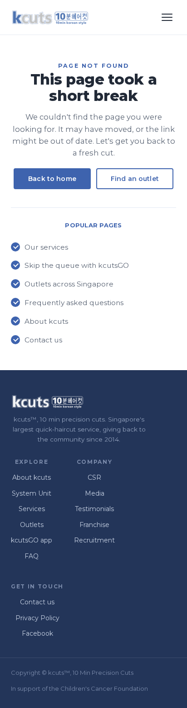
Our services (46, 247)
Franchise (94, 525)
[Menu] (167, 17)
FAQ (32, 556)
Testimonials (94, 509)
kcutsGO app (31, 540)
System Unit (31, 493)
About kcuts (46, 321)
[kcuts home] (49, 17)
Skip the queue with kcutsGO (77, 265)
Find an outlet (135, 179)
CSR (94, 477)
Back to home (52, 179)
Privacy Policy (37, 618)
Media (94, 493)
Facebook (37, 633)
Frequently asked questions (74, 302)
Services (32, 509)
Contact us (43, 340)
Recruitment (94, 540)
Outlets (32, 525)
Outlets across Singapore (69, 284)
